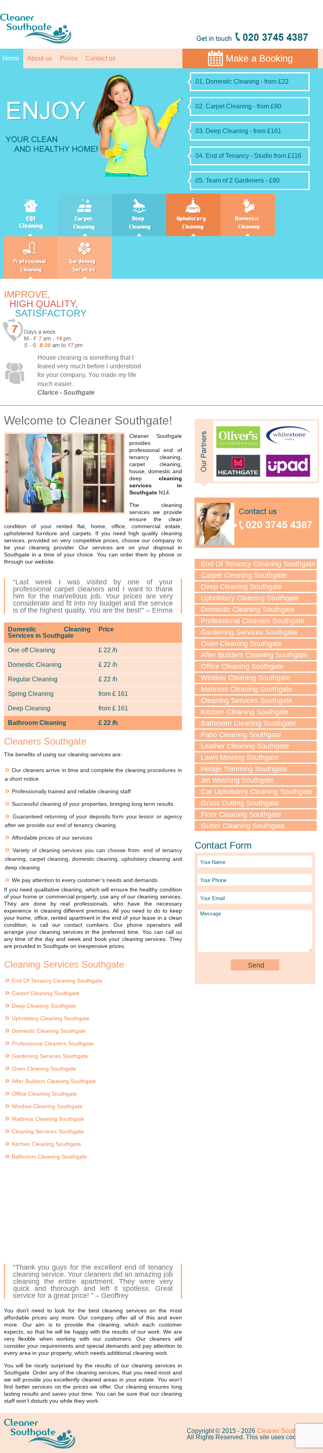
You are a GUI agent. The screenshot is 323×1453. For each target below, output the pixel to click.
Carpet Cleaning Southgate (46, 993)
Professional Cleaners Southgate (53, 1043)
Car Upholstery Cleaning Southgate (256, 792)
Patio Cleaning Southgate (241, 735)
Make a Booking (259, 58)
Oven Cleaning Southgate (44, 1068)
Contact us (100, 58)
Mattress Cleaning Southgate (48, 1119)
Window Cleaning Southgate (47, 1106)
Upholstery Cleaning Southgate (50, 1018)
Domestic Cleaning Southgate (49, 1031)
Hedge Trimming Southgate (244, 769)
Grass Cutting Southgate (239, 803)
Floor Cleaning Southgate (241, 814)
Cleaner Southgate (283, 1430)
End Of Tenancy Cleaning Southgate (57, 980)
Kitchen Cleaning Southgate (46, 1144)
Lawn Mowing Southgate (239, 757)
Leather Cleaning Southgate (245, 746)
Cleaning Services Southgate (48, 1131)
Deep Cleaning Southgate (44, 1006)
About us (39, 58)
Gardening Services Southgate (50, 1056)
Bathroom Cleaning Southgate (49, 1156)
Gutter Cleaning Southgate (243, 826)
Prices (69, 58)
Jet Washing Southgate (237, 780)
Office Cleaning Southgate (44, 1094)
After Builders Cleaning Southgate (54, 1081)
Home (10, 58)
